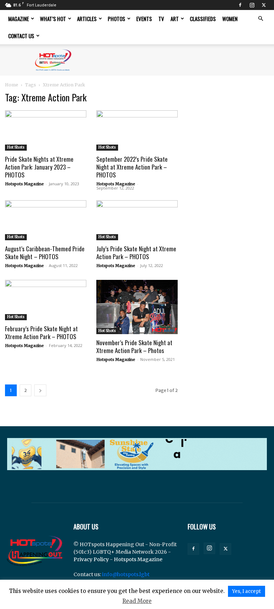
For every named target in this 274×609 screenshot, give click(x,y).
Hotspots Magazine (24, 183)
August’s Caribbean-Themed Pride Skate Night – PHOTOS (45, 252)
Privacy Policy (91, 559)
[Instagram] (252, 5)
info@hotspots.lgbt (125, 574)
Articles (87, 18)
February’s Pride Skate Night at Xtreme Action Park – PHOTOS (41, 332)
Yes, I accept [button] (246, 591)
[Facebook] (240, 5)
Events (144, 18)
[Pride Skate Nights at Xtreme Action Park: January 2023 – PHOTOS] (45, 130)
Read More (137, 601)
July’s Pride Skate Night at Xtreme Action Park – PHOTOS (136, 252)
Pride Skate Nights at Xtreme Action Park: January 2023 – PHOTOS (39, 167)
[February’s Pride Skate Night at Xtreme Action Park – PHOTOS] (45, 300)
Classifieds (203, 18)
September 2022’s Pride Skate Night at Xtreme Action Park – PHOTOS (132, 167)
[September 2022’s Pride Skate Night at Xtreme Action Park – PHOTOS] (137, 130)
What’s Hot (53, 18)
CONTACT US (21, 36)
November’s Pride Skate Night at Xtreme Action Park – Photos (134, 346)
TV (161, 18)
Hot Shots (16, 147)
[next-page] (40, 390)
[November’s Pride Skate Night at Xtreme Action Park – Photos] (137, 307)
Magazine (18, 18)
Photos (116, 18)
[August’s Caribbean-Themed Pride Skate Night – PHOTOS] (45, 220)
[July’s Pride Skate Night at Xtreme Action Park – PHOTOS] (137, 220)
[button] (260, 18)
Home (11, 84)
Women (230, 18)
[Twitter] (263, 5)
